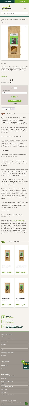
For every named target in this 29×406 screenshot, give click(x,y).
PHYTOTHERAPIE (8, 19)
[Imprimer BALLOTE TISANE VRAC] (10, 82)
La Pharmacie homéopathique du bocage (9, 339)
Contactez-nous (4, 341)
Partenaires (3, 344)
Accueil (2, 19)
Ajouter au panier (15, 100)
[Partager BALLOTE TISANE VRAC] (10, 80)
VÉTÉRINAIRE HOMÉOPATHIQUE (7, 395)
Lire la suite (4, 76)
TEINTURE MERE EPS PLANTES (7, 381)
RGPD (2, 349)
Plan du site (3, 355)
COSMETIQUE (4, 389)
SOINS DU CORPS (4, 392)
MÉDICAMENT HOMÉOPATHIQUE (8, 376)
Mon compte (8, 1)
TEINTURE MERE (4, 384)
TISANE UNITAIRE (16, 19)
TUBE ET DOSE (4, 378)
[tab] (6, 108)
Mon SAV (3, 368)
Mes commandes (4, 365)
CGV (2, 347)
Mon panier (22, 1)
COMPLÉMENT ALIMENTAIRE (7, 386)
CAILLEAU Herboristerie (18, 220)
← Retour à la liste (4, 22)
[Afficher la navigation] (25, 8)
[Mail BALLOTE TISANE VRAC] (12, 80)
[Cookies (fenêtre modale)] (26, 403)
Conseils (2, 336)
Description (6, 109)
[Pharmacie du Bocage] (6, 7)
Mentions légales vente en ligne (7, 352)
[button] (25, 27)
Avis (12, 109)
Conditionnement (6, 90)
